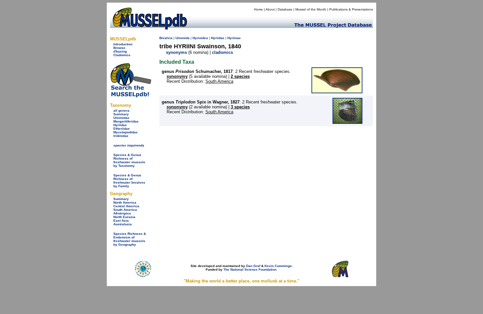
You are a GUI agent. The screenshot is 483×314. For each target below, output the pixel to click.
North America (124, 202)
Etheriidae (121, 128)
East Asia (121, 220)
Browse (119, 48)
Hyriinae (234, 38)
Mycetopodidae (125, 132)
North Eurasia (124, 217)
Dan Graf (253, 266)
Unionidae (121, 118)
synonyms (176, 52)
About (270, 9)
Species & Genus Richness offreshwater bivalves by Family (129, 180)
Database (285, 9)
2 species (240, 76)
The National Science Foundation (249, 269)
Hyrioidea (200, 38)
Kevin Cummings (278, 266)
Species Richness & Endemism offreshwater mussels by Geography (129, 239)
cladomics (222, 52)
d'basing (120, 51)
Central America (126, 206)
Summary (121, 114)
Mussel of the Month (310, 9)
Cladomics (121, 55)
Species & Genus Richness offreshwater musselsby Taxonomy (129, 160)
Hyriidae (120, 125)
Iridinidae (120, 136)
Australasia (122, 224)
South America (125, 210)
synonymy (177, 76)
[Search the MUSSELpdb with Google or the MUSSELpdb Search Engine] (130, 96)
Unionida (182, 38)
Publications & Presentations (351, 9)
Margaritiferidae (126, 121)
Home (258, 9)
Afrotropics (122, 213)
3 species (240, 106)
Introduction (122, 44)
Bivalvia (165, 38)
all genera (121, 110)
